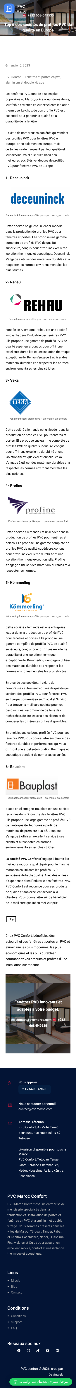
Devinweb (56, 1374)
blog (11, 919)
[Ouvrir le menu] (71, 8)
